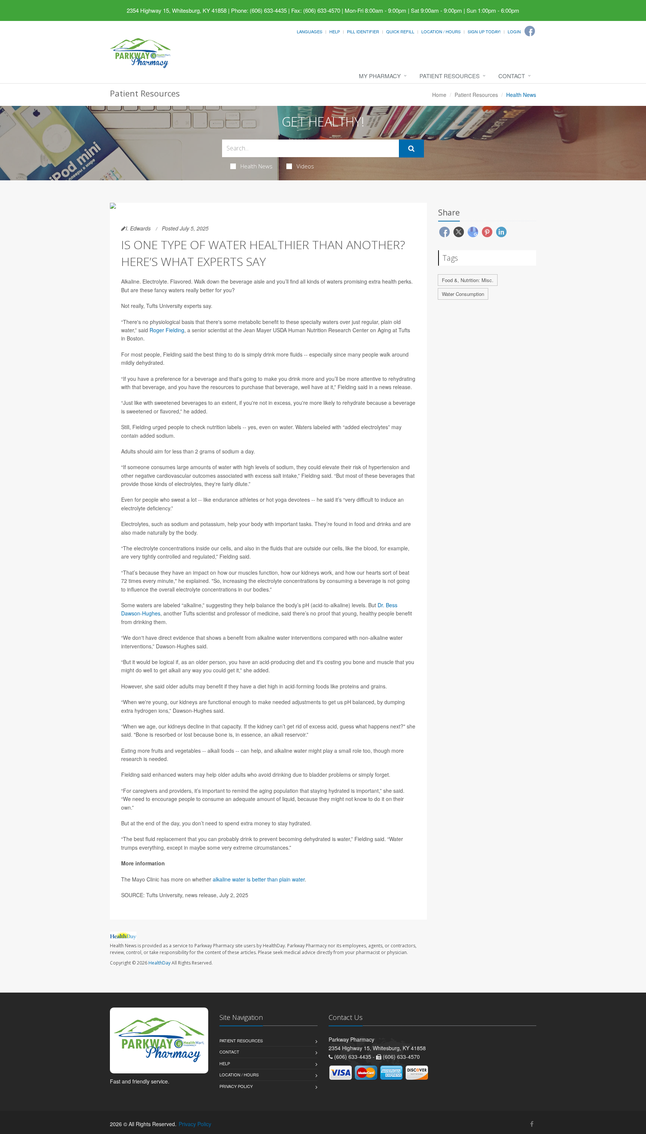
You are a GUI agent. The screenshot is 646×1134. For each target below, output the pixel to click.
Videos (305, 166)
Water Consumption (463, 293)
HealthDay (159, 963)
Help (334, 31)
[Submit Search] (411, 149)
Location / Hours (441, 31)
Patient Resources (449, 76)
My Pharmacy (380, 76)
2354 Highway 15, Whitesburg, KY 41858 (177, 10)
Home (439, 94)
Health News (256, 166)
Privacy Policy (236, 1086)
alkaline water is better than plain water (259, 879)
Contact (511, 76)
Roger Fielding (167, 330)
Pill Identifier (363, 31)
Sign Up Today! (484, 31)
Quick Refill (400, 31)
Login (514, 31)
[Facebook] (530, 31)
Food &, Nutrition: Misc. (467, 280)
